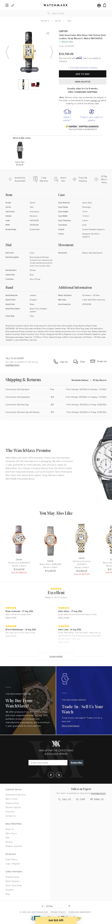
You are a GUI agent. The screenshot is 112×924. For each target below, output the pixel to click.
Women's (45, 20)
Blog (8, 893)
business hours (12, 365)
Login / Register (13, 863)
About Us (10, 829)
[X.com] (59, 775)
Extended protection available (82, 67)
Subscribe (76, 762)
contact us (95, 100)
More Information (70, 725)
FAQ (7, 837)
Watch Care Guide (14, 885)
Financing (10, 811)
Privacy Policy (58, 912)
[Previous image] (7, 52)
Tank (69, 20)
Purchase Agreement (80, 912)
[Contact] (12, 5)
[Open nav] (7, 5)
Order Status (11, 859)
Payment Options (13, 807)
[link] (67, 115)
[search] (49, 13)
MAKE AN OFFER (82, 81)
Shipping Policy (12, 803)
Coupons (9, 889)
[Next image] (51, 52)
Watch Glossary (13, 881)
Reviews (9, 841)
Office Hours (11, 833)
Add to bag (83, 73)
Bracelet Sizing (12, 876)
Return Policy (12, 798)
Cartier (58, 20)
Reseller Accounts (14, 846)
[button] (104, 5)
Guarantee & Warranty (16, 794)
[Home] (55, 5)
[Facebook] (51, 775)
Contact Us (11, 815)
